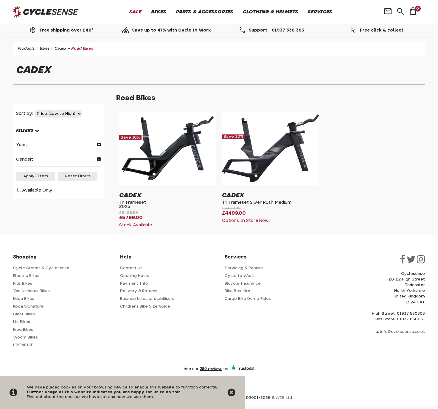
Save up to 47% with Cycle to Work (171, 30)
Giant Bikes (24, 314)
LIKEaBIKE (23, 345)
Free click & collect (381, 30)
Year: (21, 144)
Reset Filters (77, 176)
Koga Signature (28, 306)
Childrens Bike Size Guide (145, 306)
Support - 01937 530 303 (276, 30)
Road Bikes (82, 49)
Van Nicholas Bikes (31, 291)
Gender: (24, 159)
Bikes (158, 12)
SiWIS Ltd (282, 398)
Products (26, 49)
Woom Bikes (25, 337)
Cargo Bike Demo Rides (248, 299)
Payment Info (134, 284)
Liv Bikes (21, 322)
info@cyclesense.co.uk (402, 332)
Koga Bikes (23, 299)
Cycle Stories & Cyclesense (41, 268)
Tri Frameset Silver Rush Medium (256, 202)
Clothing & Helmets (270, 12)
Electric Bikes (26, 276)
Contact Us (131, 268)
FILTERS (24, 130)
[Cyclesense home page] (46, 12)
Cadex (60, 49)
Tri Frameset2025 (132, 204)
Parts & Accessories (204, 12)
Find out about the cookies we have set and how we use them (90, 397)
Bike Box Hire (237, 291)
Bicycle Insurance (243, 284)
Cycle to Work (239, 276)
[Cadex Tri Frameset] (167, 183)
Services (320, 12)
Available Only (37, 190)
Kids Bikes (22, 284)
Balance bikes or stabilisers (147, 299)
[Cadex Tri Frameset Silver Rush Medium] (270, 183)
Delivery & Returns (138, 291)
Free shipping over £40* (66, 30)
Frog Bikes (23, 330)
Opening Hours (134, 276)
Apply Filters (35, 176)
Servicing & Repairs (244, 268)
